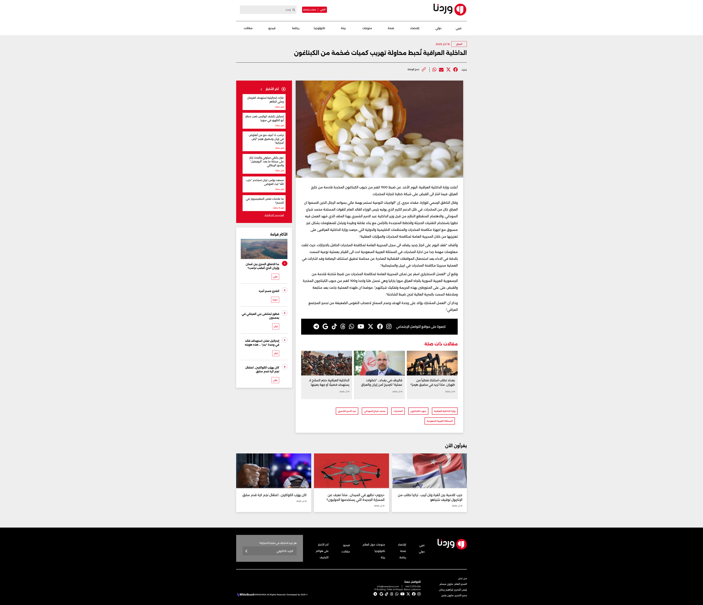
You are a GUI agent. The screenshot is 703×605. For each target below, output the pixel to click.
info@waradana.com (388, 586)
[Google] (325, 326)
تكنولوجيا (319, 28)
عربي (323, 9)
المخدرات (398, 411)
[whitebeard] (245, 594)
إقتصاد (414, 28)
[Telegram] (316, 326)
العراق (459, 44)
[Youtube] (361, 326)
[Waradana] (450, 10)
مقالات (248, 28)
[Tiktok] (334, 326)
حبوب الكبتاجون (418, 411)
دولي (438, 28)
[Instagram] (388, 326)
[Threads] (342, 326)
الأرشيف (324, 557)
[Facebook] (455, 69)
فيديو (272, 28)
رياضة (295, 28)
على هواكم (322, 551)
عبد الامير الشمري (347, 411)
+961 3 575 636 (413, 586)
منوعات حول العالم (374, 544)
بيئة (343, 28)
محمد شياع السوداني (375, 411)
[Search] (294, 10)
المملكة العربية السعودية (440, 421)
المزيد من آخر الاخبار (274, 215)
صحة (391, 28)
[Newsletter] (246, 551)
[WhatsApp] (351, 326)
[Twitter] (448, 69)
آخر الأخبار (323, 544)
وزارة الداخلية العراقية (444, 411)
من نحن (462, 578)
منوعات (367, 28)
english (309, 10)
